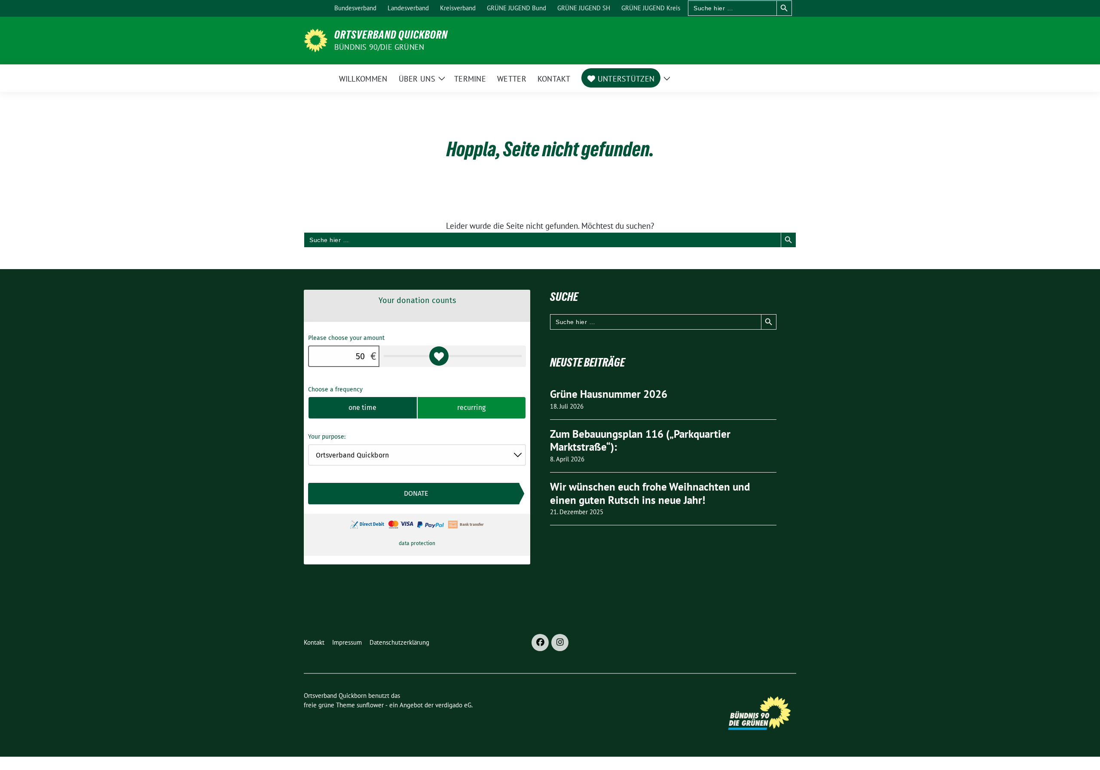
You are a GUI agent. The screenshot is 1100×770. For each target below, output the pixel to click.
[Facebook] (540, 642)
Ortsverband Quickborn (391, 34)
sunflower (370, 705)
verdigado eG (453, 705)
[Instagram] (559, 642)
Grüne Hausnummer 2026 (608, 394)
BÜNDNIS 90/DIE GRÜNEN (379, 47)
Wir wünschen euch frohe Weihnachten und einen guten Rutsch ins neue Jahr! (650, 493)
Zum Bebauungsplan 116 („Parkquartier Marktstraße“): (640, 440)
